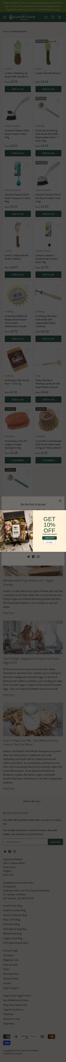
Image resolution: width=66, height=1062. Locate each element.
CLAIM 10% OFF (49, 538)
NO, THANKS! (50, 542)
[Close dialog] (2, 512)
